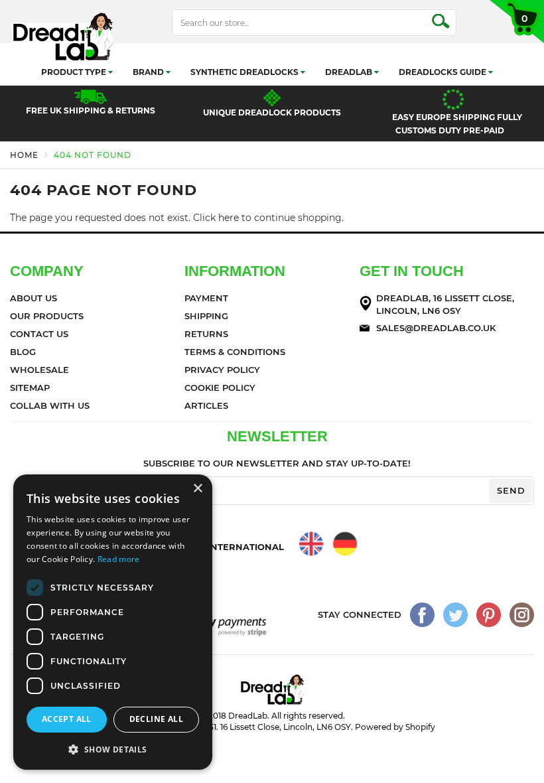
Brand (149, 72)
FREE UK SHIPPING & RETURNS (90, 110)
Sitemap (30, 387)
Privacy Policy (222, 369)
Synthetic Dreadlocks (245, 72)
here (228, 218)
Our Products (47, 316)
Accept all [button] (67, 719)
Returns (206, 333)
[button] (113, 748)
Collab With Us (50, 405)
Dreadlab (349, 72)
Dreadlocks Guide (443, 72)
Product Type (74, 72)
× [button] (197, 489)
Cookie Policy (219, 387)
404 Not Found (92, 155)
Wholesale (39, 369)
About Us (33, 298)
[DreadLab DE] (344, 544)
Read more (119, 559)
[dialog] (112, 622)
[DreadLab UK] (311, 544)
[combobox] (314, 22)
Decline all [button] (156, 719)
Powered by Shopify (395, 727)
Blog (23, 351)
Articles (206, 405)
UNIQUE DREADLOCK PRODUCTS (272, 112)
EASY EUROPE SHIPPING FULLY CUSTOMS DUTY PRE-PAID (457, 123)
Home (24, 155)
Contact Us (39, 333)
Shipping (206, 316)
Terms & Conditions (234, 351)
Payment (206, 298)
